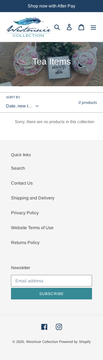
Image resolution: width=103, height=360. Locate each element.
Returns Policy (25, 242)
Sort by (13, 97)
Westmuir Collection (42, 342)
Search (18, 168)
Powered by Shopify (75, 342)
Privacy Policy (25, 212)
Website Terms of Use (32, 227)
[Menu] (93, 27)
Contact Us (22, 183)
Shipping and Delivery (32, 198)
